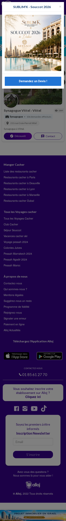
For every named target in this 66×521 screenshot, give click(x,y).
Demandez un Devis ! (33, 81)
